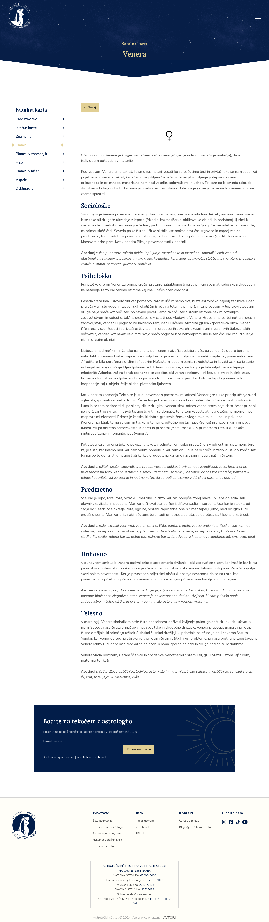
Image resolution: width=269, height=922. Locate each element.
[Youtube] (245, 823)
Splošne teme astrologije (108, 827)
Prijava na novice (139, 749)
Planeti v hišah (28, 171)
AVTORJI (169, 917)
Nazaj (92, 107)
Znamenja (23, 136)
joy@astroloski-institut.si (198, 827)
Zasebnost (142, 827)
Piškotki (140, 833)
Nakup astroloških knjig (107, 840)
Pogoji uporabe (145, 821)
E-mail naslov (52, 741)
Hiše (19, 162)
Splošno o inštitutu (104, 846)
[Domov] (19, 15)
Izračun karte (26, 127)
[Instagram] (224, 823)
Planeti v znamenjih (31, 153)
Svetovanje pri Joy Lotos (108, 833)
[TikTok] (238, 823)
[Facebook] (231, 823)
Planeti (21, 145)
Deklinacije (24, 188)
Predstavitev (26, 119)
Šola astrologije (102, 821)
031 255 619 (191, 821)
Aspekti (22, 179)
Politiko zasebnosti (94, 757)
